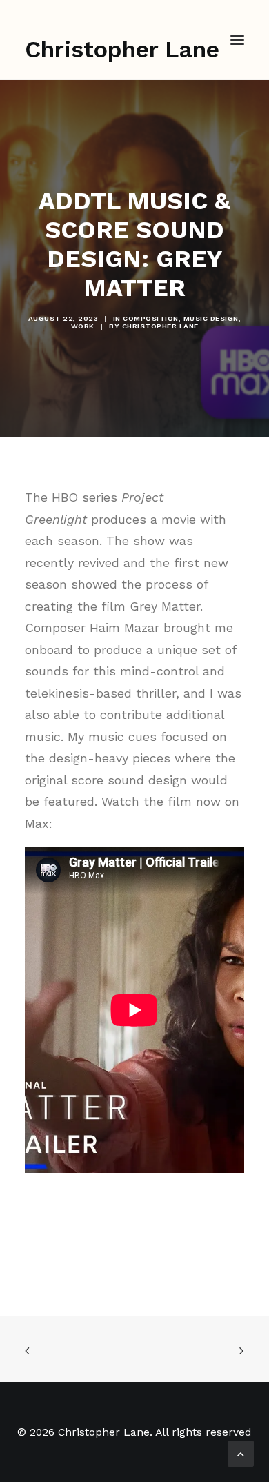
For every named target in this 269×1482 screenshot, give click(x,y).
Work (82, 326)
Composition (151, 318)
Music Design (211, 318)
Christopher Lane (160, 326)
